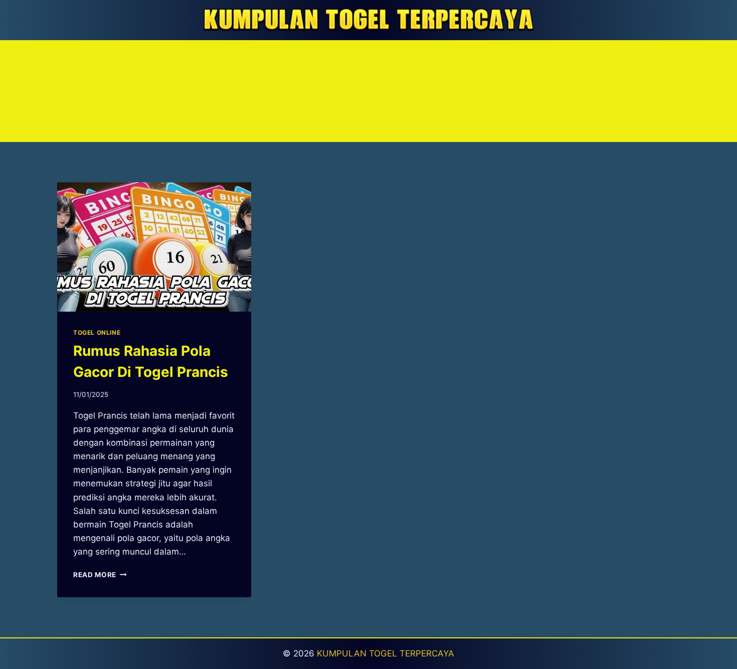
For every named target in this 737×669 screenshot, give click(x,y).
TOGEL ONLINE (96, 332)
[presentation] (154, 247)
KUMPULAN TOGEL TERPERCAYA (385, 653)
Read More (100, 575)
